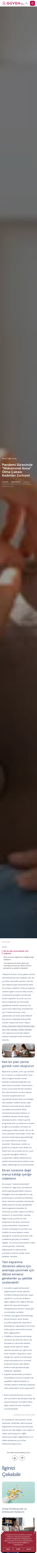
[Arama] (26, 3)
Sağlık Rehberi (15, 482)
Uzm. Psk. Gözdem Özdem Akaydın (17, 1029)
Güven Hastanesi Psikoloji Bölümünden (18, 1026)
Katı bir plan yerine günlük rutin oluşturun (15, 952)
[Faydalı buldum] (14, 1458)
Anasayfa (5, 482)
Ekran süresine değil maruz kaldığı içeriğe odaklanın (18, 958)
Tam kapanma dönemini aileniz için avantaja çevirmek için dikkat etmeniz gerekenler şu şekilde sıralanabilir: (17, 965)
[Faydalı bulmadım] (22, 1458)
